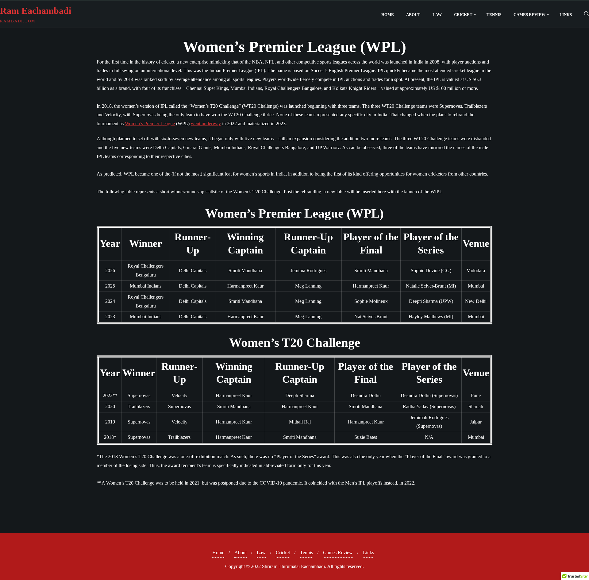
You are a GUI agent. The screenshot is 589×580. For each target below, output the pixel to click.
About (240, 552)
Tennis (306, 552)
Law (261, 552)
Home (218, 552)
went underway (206, 123)
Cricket (283, 552)
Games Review (338, 552)
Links (368, 552)
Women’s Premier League (150, 123)
